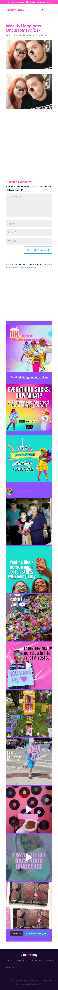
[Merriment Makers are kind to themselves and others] (29, 761)
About (8, 961)
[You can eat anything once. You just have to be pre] (29, 665)
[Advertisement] (29, 138)
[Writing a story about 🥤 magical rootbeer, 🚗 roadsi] (29, 857)
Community (21, 961)
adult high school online (33, 377)
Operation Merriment (42, 961)
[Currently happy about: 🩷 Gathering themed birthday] (29, 713)
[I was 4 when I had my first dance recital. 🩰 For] (29, 521)
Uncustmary (29, 955)
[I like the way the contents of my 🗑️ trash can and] (29, 617)
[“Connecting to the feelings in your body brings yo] (29, 905)
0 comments (42, 35)
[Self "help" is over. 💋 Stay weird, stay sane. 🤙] (29, 569)
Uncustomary (14, 35)
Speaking (10, 968)
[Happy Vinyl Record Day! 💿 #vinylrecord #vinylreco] (29, 809)
